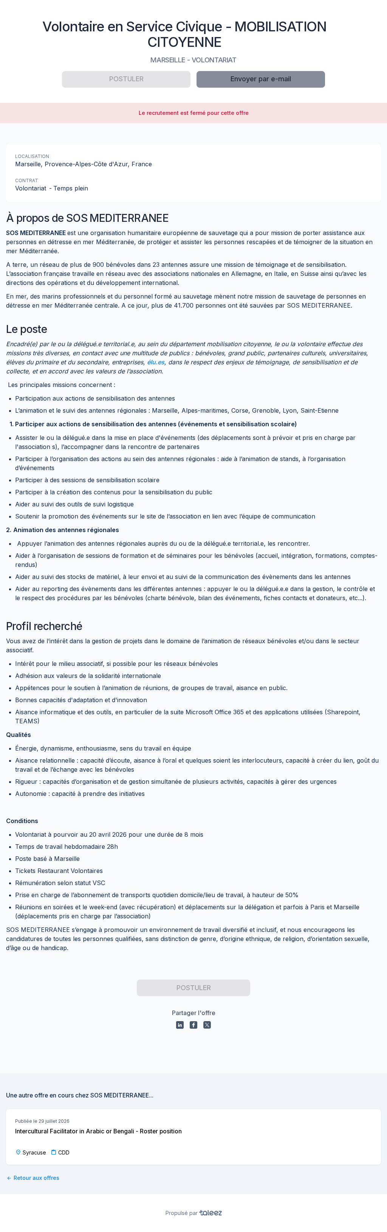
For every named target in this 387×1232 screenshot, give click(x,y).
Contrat (26, 180)
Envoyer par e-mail (261, 79)
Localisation (32, 156)
